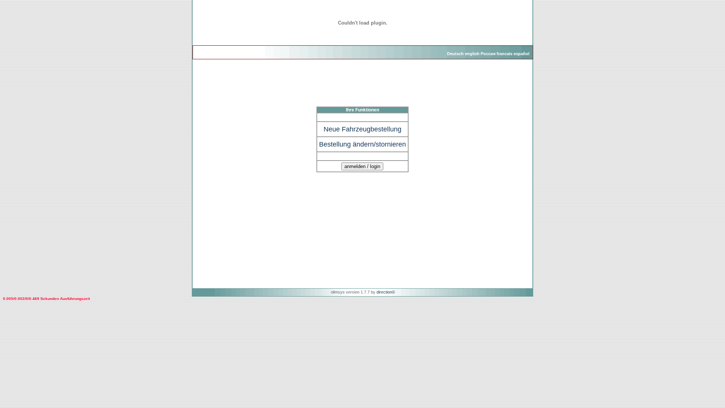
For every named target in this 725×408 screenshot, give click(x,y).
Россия (488, 53)
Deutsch (455, 53)
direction (384, 292)
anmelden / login (362, 166)
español (521, 53)
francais (504, 53)
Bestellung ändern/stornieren (362, 144)
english (472, 53)
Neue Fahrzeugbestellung (362, 129)
